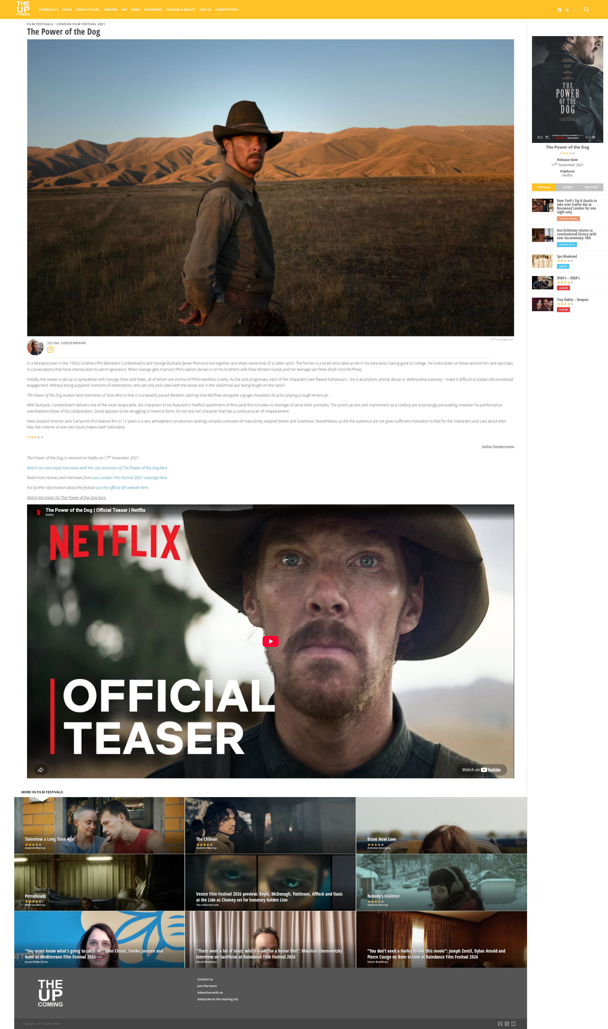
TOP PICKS (591, 187)
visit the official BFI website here (122, 487)
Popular (544, 187)
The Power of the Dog (97, 467)
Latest (567, 187)
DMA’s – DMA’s (568, 278)
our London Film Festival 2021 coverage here (130, 477)
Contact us (205, 979)
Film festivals (40, 24)
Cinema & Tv (48, 9)
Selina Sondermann (66, 343)
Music (67, 9)
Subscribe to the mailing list (217, 999)
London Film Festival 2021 (81, 24)
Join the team (207, 986)
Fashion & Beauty (181, 9)
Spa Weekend (567, 256)
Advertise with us (210, 992)
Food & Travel (88, 9)
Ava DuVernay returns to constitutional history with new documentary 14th (576, 234)
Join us (205, 9)
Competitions (226, 9)
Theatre (110, 9)
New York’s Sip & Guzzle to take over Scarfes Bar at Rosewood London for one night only (577, 206)
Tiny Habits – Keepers (573, 299)
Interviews (153, 9)
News (135, 9)
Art (124, 9)
